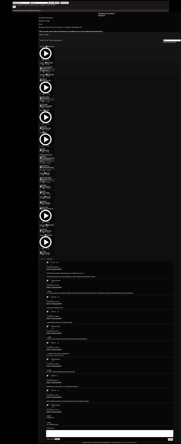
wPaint (48, 5)
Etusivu (15, 5)
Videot (51, 40)
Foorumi (25, 5)
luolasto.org (86, 442)
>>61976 (48, 422)
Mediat (20, 5)
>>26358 (48, 291)
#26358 (48, 269)
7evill (53, 262)
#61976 (48, 397)
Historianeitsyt (48, 18)
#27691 (48, 349)
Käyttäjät (42, 5)
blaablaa (54, 297)
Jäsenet (46, 34)
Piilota (53, 269)
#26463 (48, 287)
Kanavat (36, 5)
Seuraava (50, 259)
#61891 (48, 382)
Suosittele (57, 269)
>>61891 (48, 416)
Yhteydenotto (115, 442)
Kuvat (46, 40)
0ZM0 (53, 375)
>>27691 (48, 370)
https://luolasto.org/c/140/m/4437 (55, 355)
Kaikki (42, 40)
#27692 (48, 366)
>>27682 (48, 337)
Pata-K (54, 311)
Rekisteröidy (64, 3)
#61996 (48, 412)
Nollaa (57, 3)
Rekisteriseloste (105, 442)
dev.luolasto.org (95, 442)
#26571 (48, 303)
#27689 (48, 333)
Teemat (53, 5)
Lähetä (31, 5)
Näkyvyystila (50, 439)
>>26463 (48, 322)
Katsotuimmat (58, 40)
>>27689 (48, 353)
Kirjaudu (51, 3)
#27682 (48, 318)
